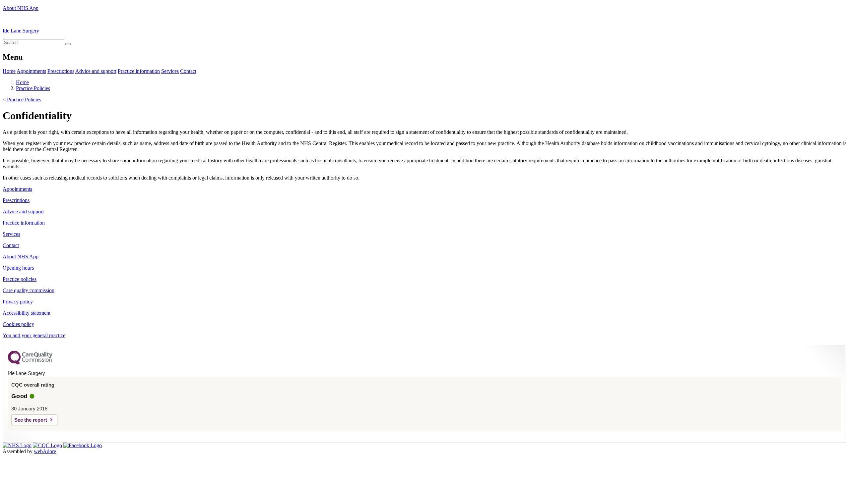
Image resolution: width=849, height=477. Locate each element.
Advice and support (95, 71)
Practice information (139, 71)
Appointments (31, 71)
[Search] (68, 44)
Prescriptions (60, 71)
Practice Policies (33, 88)
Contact (188, 71)
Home (9, 71)
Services (170, 71)
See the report (30, 420)
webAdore (45, 451)
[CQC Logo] (30, 363)
